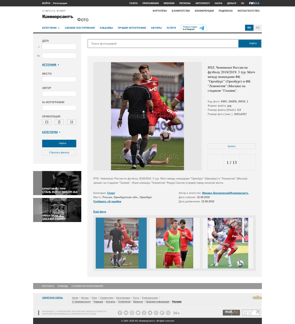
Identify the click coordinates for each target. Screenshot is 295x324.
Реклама (176, 301)
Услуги (171, 27)
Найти (62, 143)
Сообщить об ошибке (107, 201)
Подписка (226, 10)
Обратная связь (52, 297)
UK (242, 3)
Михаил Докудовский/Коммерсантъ (225, 193)
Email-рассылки (150, 297)
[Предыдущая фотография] (216, 162)
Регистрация (60, 3)
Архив (75, 297)
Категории (49, 27)
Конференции (204, 10)
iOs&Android (124, 301)
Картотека (160, 10)
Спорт (111, 193)
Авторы (156, 27)
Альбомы (106, 27)
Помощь (63, 286)
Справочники (106, 297)
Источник (49, 64)
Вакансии (138, 301)
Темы (94, 297)
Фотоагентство (248, 10)
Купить (232, 146)
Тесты (136, 297)
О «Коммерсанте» (81, 301)
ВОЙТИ (46, 3)
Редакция (98, 301)
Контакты (48, 286)
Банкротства (181, 10)
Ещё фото (99, 211)
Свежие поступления (80, 27)
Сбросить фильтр (59, 152)
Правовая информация (157, 301)
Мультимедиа (123, 297)
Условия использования (87, 286)
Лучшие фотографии (132, 27)
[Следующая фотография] (248, 162)
